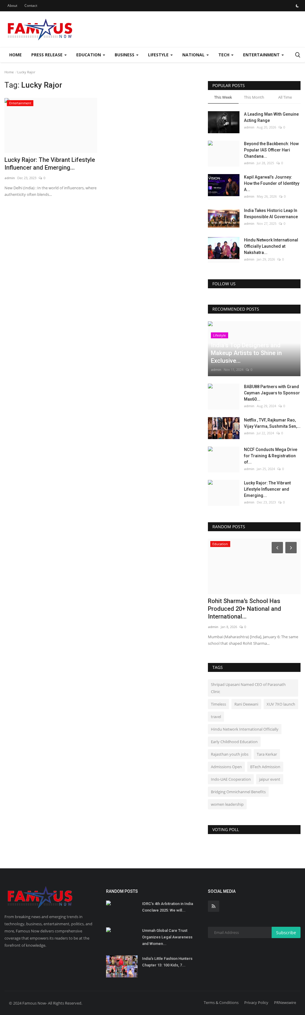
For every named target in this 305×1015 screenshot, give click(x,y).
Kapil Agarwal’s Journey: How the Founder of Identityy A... (271, 183)
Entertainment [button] (262, 55)
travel (216, 716)
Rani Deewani (246, 704)
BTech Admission (265, 766)
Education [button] (89, 55)
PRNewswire (285, 1002)
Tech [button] (224, 55)
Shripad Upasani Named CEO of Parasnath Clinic (248, 688)
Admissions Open (226, 766)
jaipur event (269, 779)
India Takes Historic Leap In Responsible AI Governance (271, 213)
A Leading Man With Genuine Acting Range (271, 117)
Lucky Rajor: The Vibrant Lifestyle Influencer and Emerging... (49, 163)
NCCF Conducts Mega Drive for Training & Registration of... (270, 455)
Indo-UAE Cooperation (231, 779)
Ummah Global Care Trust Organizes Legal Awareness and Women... (167, 937)
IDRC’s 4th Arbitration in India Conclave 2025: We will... (167, 906)
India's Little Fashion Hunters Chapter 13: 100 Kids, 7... (167, 961)
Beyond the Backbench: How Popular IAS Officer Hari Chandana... (271, 150)
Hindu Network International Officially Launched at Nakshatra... (271, 246)
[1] (297, 5)
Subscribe (286, 932)
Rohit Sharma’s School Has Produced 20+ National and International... (244, 608)
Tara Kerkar (267, 754)
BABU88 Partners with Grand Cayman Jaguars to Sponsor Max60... (272, 393)
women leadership (227, 804)
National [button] (194, 55)
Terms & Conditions (221, 1002)
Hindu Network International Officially (244, 729)
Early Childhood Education (234, 741)
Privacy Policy (256, 1002)
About (12, 5)
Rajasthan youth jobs (229, 754)
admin (9, 178)
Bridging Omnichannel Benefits (238, 791)
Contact (30, 5)
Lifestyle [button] (159, 55)
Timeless (218, 704)
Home (15, 55)
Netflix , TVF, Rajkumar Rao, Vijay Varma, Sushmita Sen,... (272, 423)
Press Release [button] (47, 55)
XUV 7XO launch (281, 704)
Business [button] (125, 55)
